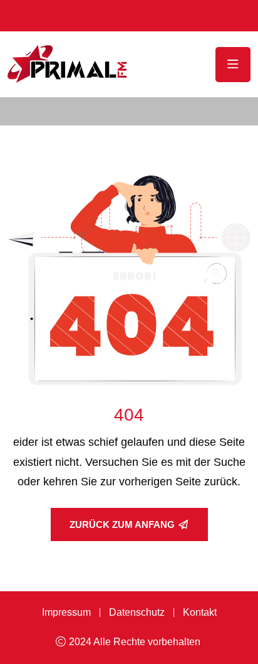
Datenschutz (137, 612)
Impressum (66, 612)
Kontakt (200, 612)
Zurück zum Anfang (122, 524)
